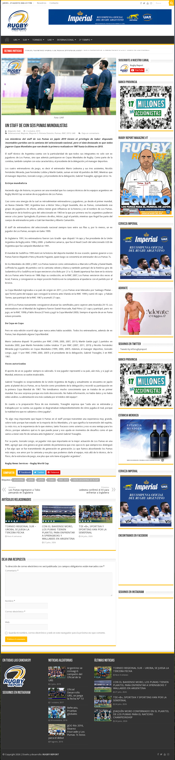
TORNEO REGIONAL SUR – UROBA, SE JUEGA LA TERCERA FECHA (20, 529)
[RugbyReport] (110, 16)
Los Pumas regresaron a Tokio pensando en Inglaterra (24, 490)
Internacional (14, 133)
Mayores (24, 133)
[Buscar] (171, 3)
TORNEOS (37, 40)
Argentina (19, 480)
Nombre (10, 601)
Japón (41, 480)
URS (15, 40)
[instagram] (151, 3)
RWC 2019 (66, 133)
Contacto (54, 3)
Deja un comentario (90, 133)
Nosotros (41, 3)
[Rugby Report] (17, 20)
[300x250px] (145, 440)
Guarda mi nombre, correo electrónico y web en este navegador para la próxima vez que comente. (57, 633)
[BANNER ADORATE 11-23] (145, 313)
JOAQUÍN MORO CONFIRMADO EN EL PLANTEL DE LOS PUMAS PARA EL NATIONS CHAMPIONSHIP (141, 714)
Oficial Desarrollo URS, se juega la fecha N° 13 (75, 694)
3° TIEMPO (84, 40)
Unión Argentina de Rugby (85, 480)
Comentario (11, 570)
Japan (30, 480)
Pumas (58, 133)
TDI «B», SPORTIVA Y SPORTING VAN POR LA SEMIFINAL (53, 51)
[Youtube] (147, 3)
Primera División (46, 133)
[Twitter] (144, 3)
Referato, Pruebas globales (72, 710)
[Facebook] (141, 3)
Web (7, 622)
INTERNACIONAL (65, 40)
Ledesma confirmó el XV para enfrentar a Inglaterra (94, 490)
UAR (50, 40)
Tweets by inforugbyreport (133, 349)
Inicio (7, 39)
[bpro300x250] (145, 107)
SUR (25, 40)
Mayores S (33, 133)
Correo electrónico (15, 611)
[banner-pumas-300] (145, 253)
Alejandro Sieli (14, 131)
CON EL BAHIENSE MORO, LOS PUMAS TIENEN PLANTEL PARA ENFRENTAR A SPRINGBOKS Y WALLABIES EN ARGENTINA (58, 532)
